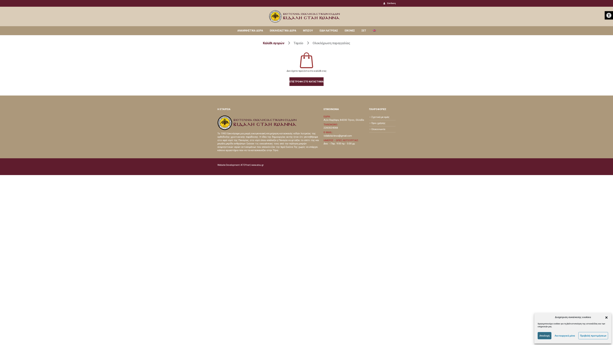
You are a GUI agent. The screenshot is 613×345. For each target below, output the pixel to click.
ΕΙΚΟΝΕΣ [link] (350, 30)
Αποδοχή (544, 335)
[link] (609, 15)
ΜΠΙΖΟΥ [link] (308, 30)
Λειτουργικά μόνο (565, 335)
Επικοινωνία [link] (378, 129)
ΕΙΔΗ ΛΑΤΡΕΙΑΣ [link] (329, 30)
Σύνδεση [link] (391, 3)
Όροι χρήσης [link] (378, 123)
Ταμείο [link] (298, 43)
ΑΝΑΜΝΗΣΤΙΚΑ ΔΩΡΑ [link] (250, 30)
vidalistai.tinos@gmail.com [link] (338, 135)
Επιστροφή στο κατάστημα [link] (306, 81)
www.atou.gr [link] (257, 165)
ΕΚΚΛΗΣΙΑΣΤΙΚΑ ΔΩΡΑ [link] (283, 30)
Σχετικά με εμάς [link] (380, 117)
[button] (606, 317)
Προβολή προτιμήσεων (593, 335)
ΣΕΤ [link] (364, 30)
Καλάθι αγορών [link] (273, 43)
